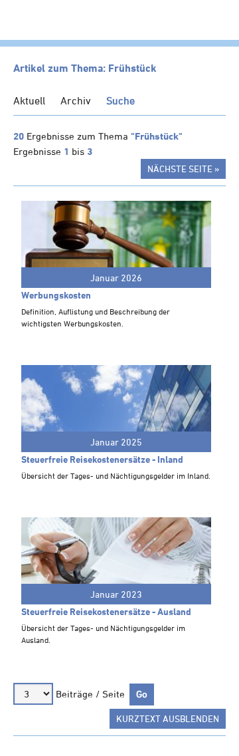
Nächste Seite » (183, 168)
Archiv (75, 100)
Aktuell (29, 100)
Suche (120, 100)
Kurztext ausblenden (167, 718)
